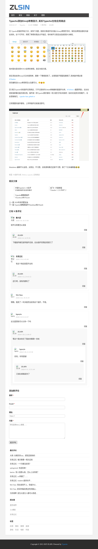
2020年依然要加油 (21, 202)
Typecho (22, 25)
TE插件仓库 (17, 175)
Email (11, 404)
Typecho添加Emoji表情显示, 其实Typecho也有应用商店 (37, 21)
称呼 (10, 395)
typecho (30, 175)
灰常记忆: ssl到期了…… (19, 476)
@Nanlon (12, 79)
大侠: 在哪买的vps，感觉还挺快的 (22, 455)
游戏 (11, 529)
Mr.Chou (19, 295)
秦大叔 (18, 217)
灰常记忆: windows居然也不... (21, 480)
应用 (11, 526)
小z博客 (13, 510)
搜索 (43, 15)
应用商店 (36, 175)
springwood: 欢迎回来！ (18, 468)
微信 (17, 526)
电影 (22, 529)
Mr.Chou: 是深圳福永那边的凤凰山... (23, 489)
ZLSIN (20, 235)
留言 (20, 15)
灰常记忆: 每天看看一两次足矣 (21, 460)
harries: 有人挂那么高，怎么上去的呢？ (24, 472)
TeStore (24, 175)
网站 (10, 412)
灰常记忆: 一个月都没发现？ (20, 464)
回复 (85, 230)
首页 (13, 15)
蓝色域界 (13, 505)
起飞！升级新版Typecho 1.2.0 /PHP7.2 (58, 189)
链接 (28, 15)
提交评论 (13, 442)
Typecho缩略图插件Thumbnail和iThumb (22, 196)
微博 (22, 526)
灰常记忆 (19, 256)
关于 (35, 15)
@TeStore (70, 89)
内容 (10, 420)
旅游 (27, 526)
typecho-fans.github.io (27, 96)
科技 (27, 529)
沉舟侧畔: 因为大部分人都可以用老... (23, 493)
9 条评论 (43, 25)
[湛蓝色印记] (20, 8)
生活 (17, 529)
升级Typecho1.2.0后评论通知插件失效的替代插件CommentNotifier (23, 190)
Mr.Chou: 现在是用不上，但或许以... (23, 485)
